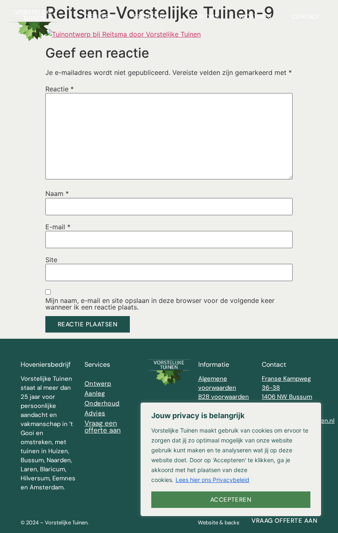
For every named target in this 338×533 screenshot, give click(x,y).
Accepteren (231, 500)
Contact (306, 16)
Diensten (98, 16)
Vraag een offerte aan (102, 427)
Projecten (150, 16)
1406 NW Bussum (287, 397)
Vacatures (255, 16)
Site (51, 259)
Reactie (59, 89)
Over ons (203, 16)
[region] (231, 459)
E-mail (57, 226)
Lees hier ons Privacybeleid (212, 479)
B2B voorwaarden (223, 397)
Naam (57, 193)
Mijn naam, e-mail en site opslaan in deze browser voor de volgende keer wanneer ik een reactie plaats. (160, 303)
